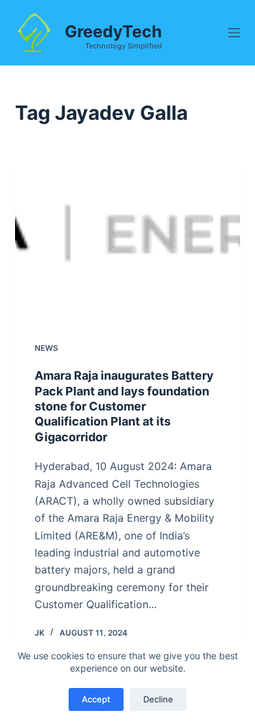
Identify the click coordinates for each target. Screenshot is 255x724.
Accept (96, 699)
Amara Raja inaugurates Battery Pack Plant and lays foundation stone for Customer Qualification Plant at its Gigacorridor (124, 406)
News (46, 348)
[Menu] (234, 33)
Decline (158, 699)
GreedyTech (113, 31)
